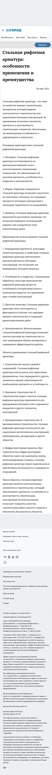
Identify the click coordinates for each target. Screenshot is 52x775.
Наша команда (8, 593)
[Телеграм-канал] (13, 557)
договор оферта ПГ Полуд (13, 711)
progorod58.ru (9, 659)
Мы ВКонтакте (7, 37)
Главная (6, 603)
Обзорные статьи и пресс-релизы (15, 536)
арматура (30, 101)
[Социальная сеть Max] (5, 562)
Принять (43, 45)
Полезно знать (8, 541)
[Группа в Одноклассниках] (9, 557)
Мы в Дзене (32, 37)
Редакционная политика (12, 577)
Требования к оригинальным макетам (17, 572)
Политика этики (9, 581)
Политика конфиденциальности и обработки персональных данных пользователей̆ (25, 587)
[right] (49, 37)
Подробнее (7, 733)
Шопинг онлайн (9, 532)
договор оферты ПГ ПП (12, 714)
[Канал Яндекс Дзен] (17, 557)
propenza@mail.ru (10, 623)
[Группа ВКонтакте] (5, 557)
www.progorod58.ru (23, 613)
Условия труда (8, 598)
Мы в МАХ (20, 37)
